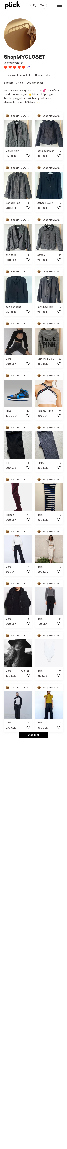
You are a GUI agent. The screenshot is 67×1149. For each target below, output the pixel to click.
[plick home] (12, 5)
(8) (28, 67)
